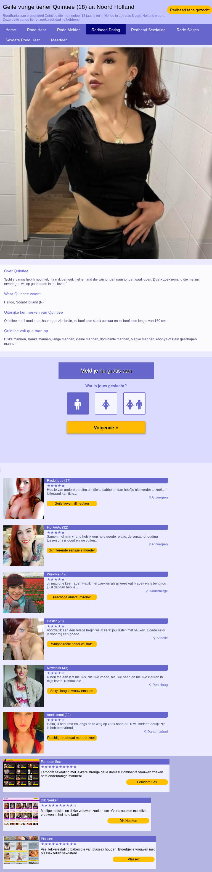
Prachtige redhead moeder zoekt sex (71, 738)
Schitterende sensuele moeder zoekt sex (72, 550)
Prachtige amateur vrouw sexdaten (72, 597)
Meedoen (59, 40)
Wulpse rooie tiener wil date (72, 644)
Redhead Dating (106, 30)
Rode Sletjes (188, 30)
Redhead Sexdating (148, 30)
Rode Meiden (69, 30)
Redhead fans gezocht (190, 10)
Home (11, 30)
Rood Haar (36, 30)
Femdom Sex (147, 782)
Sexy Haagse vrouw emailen (71, 691)
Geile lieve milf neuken (72, 503)
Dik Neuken (128, 821)
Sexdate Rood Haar (23, 40)
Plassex (134, 859)
